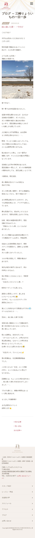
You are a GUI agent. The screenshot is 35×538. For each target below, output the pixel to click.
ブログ (4, 515)
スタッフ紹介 (6, 486)
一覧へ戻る (17, 426)
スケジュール (6, 503)
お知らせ (5, 23)
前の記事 (17, 422)
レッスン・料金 (7, 492)
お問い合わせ (6, 521)
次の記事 (17, 430)
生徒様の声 (6, 497)
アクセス (5, 509)
